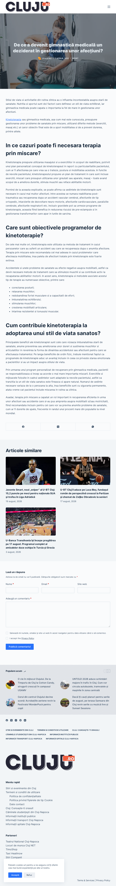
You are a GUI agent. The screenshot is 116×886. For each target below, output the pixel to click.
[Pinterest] (20, 720)
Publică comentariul (20, 646)
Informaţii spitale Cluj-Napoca (62, 739)
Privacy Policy (27, 638)
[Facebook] (23, 427)
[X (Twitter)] (58, 427)
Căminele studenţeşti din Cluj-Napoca (26, 734)
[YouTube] (25, 720)
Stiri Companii (14, 857)
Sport (75, 58)
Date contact (17, 804)
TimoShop (11, 849)
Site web (82, 584)
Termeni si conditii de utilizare (52, 730)
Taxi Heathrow (14, 853)
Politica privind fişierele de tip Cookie (31, 800)
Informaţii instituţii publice (64, 734)
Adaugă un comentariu (18, 598)
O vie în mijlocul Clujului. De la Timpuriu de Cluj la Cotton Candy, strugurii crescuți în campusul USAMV (36, 685)
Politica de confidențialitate (25, 796)
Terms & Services (85, 880)
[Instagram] (16, 720)
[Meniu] (109, 6)
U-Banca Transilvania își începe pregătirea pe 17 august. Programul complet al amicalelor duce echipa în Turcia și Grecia (31, 544)
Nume (10, 584)
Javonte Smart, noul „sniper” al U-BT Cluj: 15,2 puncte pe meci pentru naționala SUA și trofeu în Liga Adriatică (30, 493)
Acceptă (15, 875)
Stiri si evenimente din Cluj (19, 730)
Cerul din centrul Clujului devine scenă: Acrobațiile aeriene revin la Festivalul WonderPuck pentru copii (36, 702)
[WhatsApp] (93, 427)
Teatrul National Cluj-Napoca (22, 841)
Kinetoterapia (13, 119)
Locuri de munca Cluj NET (20, 845)
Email (45, 584)
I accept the (22, 638)
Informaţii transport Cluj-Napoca (24, 739)
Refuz (29, 875)
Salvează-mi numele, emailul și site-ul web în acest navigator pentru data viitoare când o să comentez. (58, 633)
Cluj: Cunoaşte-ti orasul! (86, 730)
